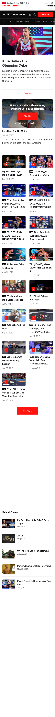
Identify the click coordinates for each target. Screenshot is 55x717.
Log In (37, 123)
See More (27, 411)
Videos (28, 93)
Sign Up (27, 116)
